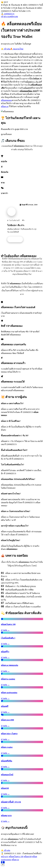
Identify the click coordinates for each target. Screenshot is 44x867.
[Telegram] (4, 862)
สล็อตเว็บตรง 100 (16, 857)
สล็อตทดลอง (6, 100)
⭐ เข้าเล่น (5, 49)
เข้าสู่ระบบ (5, 16)
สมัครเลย (14, 16)
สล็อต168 (28, 857)
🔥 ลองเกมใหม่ (16, 49)
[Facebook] (1, 862)
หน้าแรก (4, 857)
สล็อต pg (4, 106)
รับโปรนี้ (16, 239)
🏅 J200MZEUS (7, 14)
